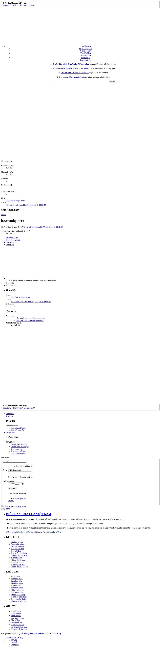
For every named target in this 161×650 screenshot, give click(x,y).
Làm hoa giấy (16, 581)
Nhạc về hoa (16, 613)
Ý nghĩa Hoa (85, 53)
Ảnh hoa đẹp (16, 611)
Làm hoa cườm (17, 588)
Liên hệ (14, 640)
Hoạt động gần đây (13, 240)
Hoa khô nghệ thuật (19, 553)
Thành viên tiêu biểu (19, 444)
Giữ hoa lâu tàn (17, 592)
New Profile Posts (18, 453)
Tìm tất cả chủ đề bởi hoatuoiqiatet (30, 320)
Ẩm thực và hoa (17, 562)
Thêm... (11, 501)
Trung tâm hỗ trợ (17, 544)
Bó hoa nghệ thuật (18, 599)
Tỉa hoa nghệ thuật (18, 601)
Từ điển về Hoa (17, 546)
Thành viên (10, 432)
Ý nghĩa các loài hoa (19, 629)
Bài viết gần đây (17, 430)
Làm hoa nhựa (17, 583)
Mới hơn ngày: (9, 481)
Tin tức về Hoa (17, 542)
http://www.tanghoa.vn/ (15, 200)
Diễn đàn (9, 416)
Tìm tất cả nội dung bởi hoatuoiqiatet (30, 318)
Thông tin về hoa (18, 560)
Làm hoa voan (17, 579)
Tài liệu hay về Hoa (19, 555)
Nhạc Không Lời (85, 48)
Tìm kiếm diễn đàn (18, 428)
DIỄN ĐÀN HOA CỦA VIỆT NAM (28, 514)
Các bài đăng (11, 242)
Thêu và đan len (17, 590)
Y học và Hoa (16, 558)
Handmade (15, 576)
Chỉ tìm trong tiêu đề (24, 466)
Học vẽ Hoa (16, 551)
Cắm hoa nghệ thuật (19, 597)
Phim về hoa (16, 616)
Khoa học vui (85, 60)
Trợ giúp (14, 642)
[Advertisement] (80, 25)
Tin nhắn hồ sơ (12, 238)
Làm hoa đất (16, 585)
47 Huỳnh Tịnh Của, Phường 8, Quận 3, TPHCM (26, 205)
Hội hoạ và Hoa (17, 549)
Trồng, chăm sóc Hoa (19, 567)
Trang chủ (10, 414)
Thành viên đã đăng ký (20, 447)
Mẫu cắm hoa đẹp (18, 594)
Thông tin (10, 244)
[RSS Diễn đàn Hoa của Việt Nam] (58, 532)
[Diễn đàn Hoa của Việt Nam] (13, 506)
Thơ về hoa (15, 620)
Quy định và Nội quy (14, 638)
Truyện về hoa (17, 622)
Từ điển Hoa (85, 46)
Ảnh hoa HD (85, 55)
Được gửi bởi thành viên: (13, 470)
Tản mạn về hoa (17, 618)
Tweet (3, 215)
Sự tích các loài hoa (19, 627)
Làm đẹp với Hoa (18, 564)
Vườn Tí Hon (85, 51)
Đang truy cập (16, 449)
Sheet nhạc (85, 58)
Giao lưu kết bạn (17, 625)
